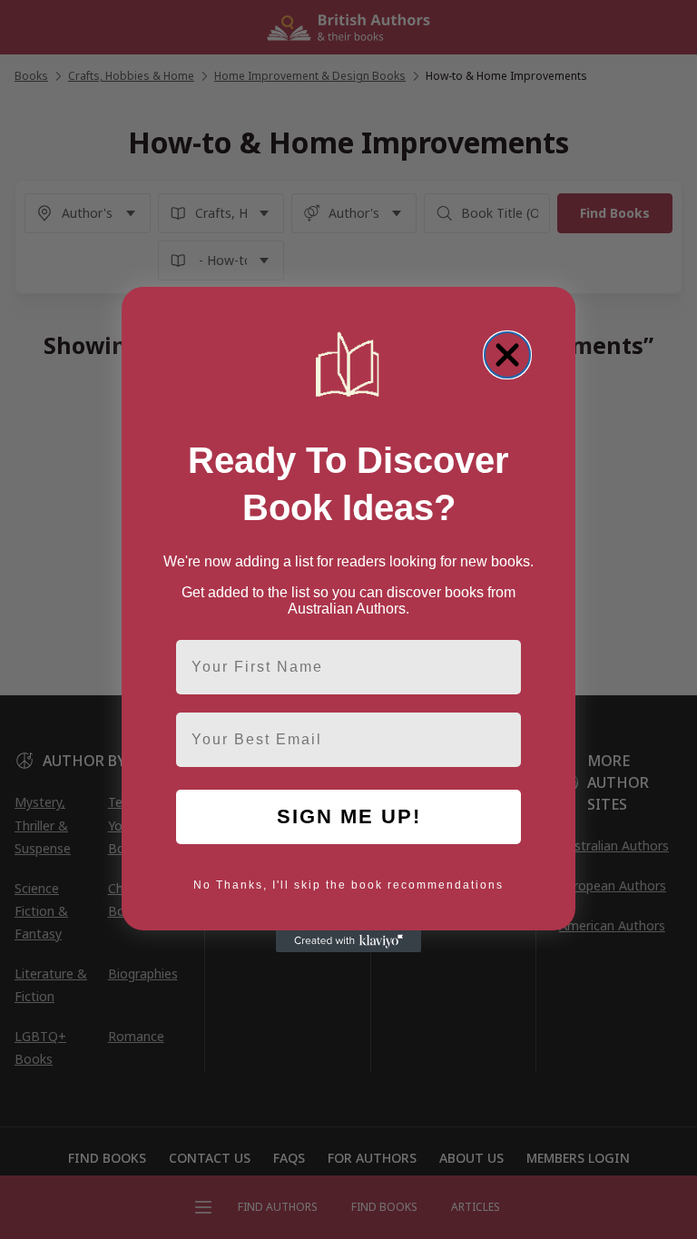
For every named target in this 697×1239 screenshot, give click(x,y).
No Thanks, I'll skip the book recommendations (348, 885)
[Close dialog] (507, 355)
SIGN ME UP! (349, 816)
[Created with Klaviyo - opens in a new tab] (348, 941)
